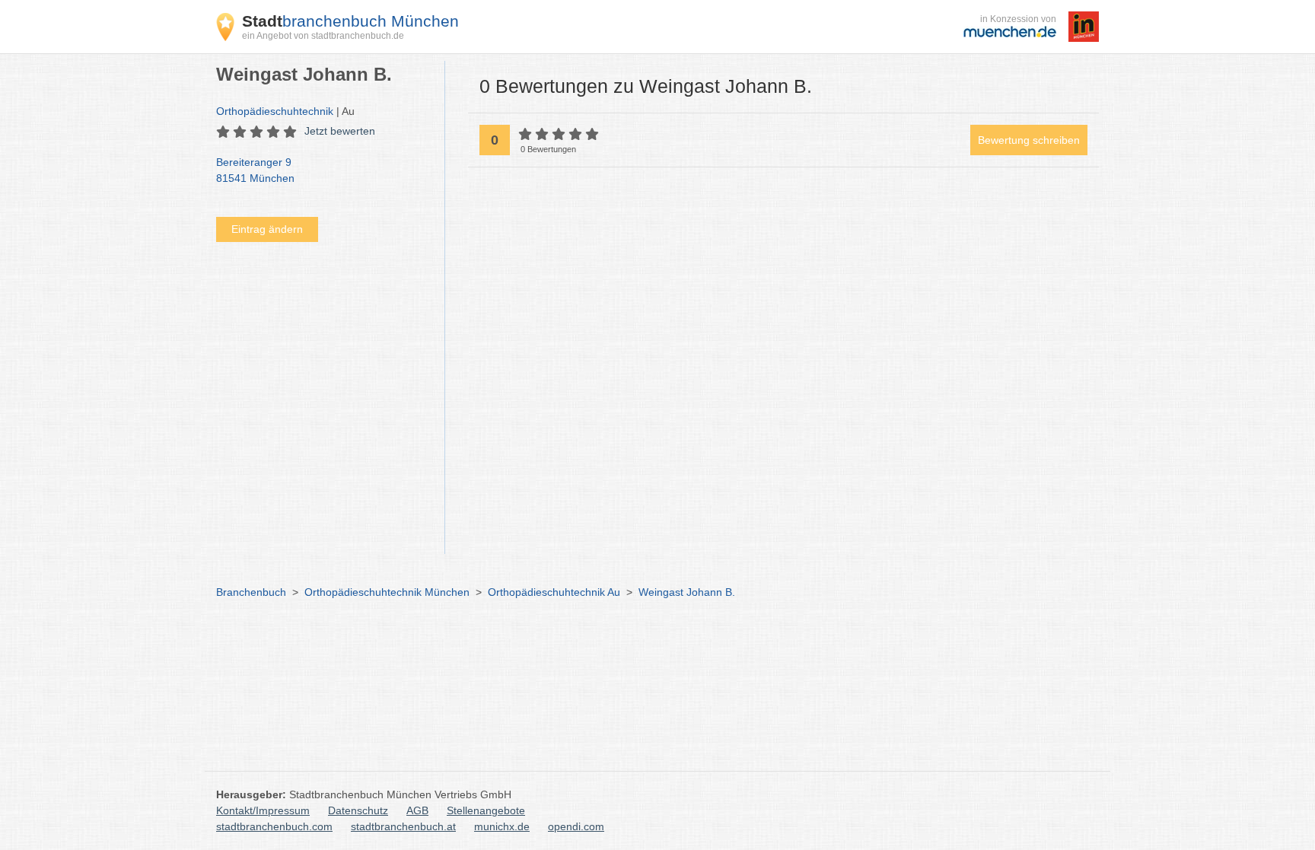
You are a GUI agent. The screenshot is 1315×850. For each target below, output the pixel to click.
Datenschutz (358, 810)
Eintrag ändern (267, 229)
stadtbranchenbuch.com (274, 826)
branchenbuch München (350, 21)
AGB (417, 810)
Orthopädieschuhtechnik (274, 111)
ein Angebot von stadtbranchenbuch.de (323, 35)
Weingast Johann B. (686, 592)
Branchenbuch (251, 592)
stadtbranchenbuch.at (403, 826)
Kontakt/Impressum (263, 810)
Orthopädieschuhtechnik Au (554, 592)
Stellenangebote (486, 810)
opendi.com (576, 826)
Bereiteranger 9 (255, 170)
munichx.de (502, 826)
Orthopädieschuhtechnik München (387, 592)
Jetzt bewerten (339, 131)
